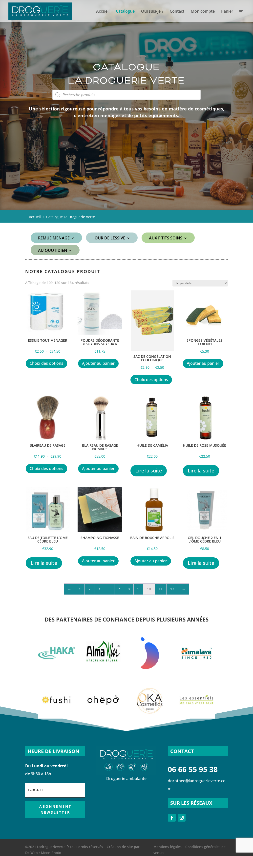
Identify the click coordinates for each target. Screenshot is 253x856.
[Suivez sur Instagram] (182, 818)
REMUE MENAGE (54, 238)
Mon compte (203, 11)
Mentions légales (167, 846)
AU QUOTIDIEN (52, 251)
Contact (177, 11)
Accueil (102, 11)
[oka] (150, 717)
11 (161, 589)
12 (172, 589)
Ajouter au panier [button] (98, 363)
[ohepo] (103, 717)
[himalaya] (196, 670)
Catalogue (125, 11)
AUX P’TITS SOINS (165, 238)
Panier (227, 11)
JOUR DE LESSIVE (109, 238)
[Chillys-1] (150, 670)
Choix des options (46, 363)
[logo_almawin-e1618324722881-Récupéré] (103, 670)
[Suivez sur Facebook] (172, 818)
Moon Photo (51, 852)
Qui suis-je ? (152, 11)
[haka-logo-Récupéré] (56, 670)
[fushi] (56, 717)
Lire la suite (148, 470)
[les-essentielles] (196, 717)
